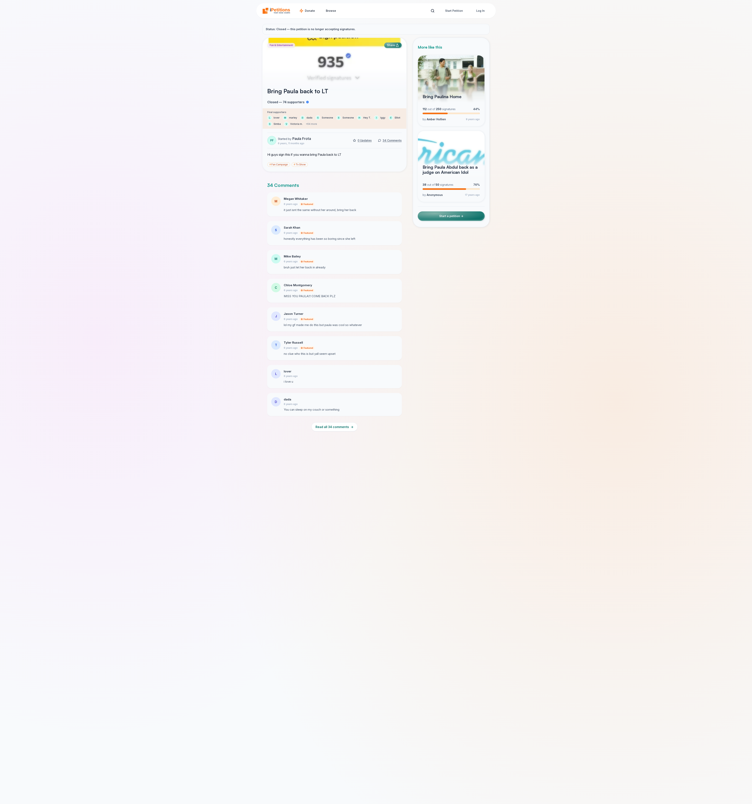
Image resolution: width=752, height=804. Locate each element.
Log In (480, 10)
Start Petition (454, 10)
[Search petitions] (432, 11)
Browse (331, 10)
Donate (310, 10)
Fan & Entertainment (281, 45)
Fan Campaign (278, 164)
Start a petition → (451, 216)
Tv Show (300, 164)
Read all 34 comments (334, 427)
